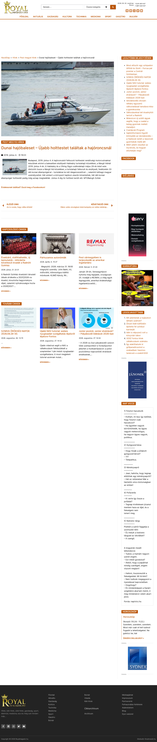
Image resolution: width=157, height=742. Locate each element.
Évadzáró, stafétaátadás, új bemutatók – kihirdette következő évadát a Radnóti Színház (16, 261)
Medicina (96, 16)
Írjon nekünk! (127, 714)
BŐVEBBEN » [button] (6, 291)
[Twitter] (137, 10)
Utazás (87, 698)
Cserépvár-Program (135, 130)
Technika (81, 16)
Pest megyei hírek (28, 57)
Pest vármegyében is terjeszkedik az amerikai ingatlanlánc (91, 260)
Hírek (15, 57)
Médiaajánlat (127, 695)
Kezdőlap (5, 57)
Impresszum (127, 698)
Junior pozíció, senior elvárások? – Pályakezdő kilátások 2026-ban (96, 332)
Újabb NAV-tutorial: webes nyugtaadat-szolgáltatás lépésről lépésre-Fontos (57, 334)
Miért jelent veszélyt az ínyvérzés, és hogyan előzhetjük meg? (137, 147)
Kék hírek (88, 701)
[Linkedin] (130, 10)
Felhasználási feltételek (132, 704)
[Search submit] (113, 7)
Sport (108, 16)
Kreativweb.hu (150, 739)
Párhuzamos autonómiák (53, 257)
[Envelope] (141, 10)
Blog (124, 711)
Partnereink (127, 701)
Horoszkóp (129, 617)
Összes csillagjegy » (133, 638)
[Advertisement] (78, 38)
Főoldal (24, 16)
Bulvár (133, 16)
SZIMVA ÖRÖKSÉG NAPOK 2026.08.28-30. (15, 332)
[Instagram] (134, 10)
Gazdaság (52, 16)
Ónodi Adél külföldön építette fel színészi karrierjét (136, 326)
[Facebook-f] (3, 726)
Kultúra (67, 16)
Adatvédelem (127, 707)
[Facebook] (127, 10)
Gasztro (120, 16)
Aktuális (38, 16)
